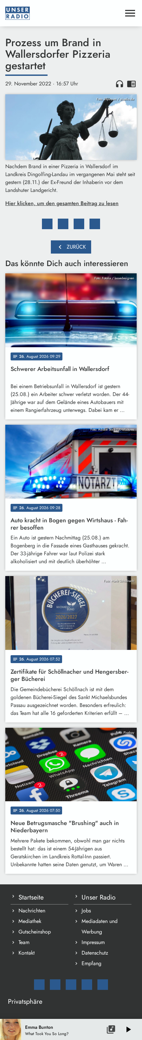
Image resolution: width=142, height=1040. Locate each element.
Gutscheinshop (34, 931)
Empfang (91, 963)
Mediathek (29, 921)
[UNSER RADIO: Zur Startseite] (63, 13)
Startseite (31, 897)
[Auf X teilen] (63, 224)
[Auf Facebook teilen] (47, 224)
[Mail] (39, 984)
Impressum (93, 942)
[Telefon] (87, 984)
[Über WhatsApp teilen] (79, 224)
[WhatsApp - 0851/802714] (102, 984)
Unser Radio (99, 897)
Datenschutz (95, 953)
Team (23, 942)
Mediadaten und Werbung (100, 926)
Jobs (86, 910)
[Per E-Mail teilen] (94, 224)
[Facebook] (55, 984)
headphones (119, 83)
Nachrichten (31, 910)
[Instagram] (71, 984)
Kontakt (26, 953)
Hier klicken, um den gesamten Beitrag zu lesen (62, 203)
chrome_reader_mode (131, 83)
